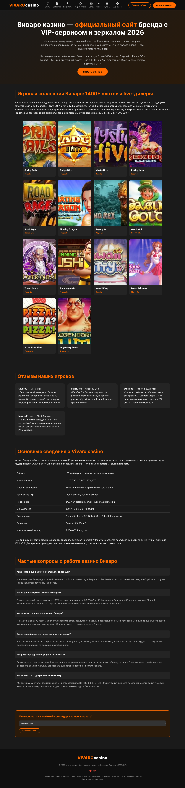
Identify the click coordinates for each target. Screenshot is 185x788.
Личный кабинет (140, 5)
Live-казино (118, 7)
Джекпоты (67, 7)
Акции (99, 7)
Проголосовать (29, 731)
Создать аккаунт (164, 5)
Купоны (107, 7)
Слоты (48, 7)
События (57, 7)
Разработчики (80, 7)
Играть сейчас (92, 71)
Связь (91, 7)
